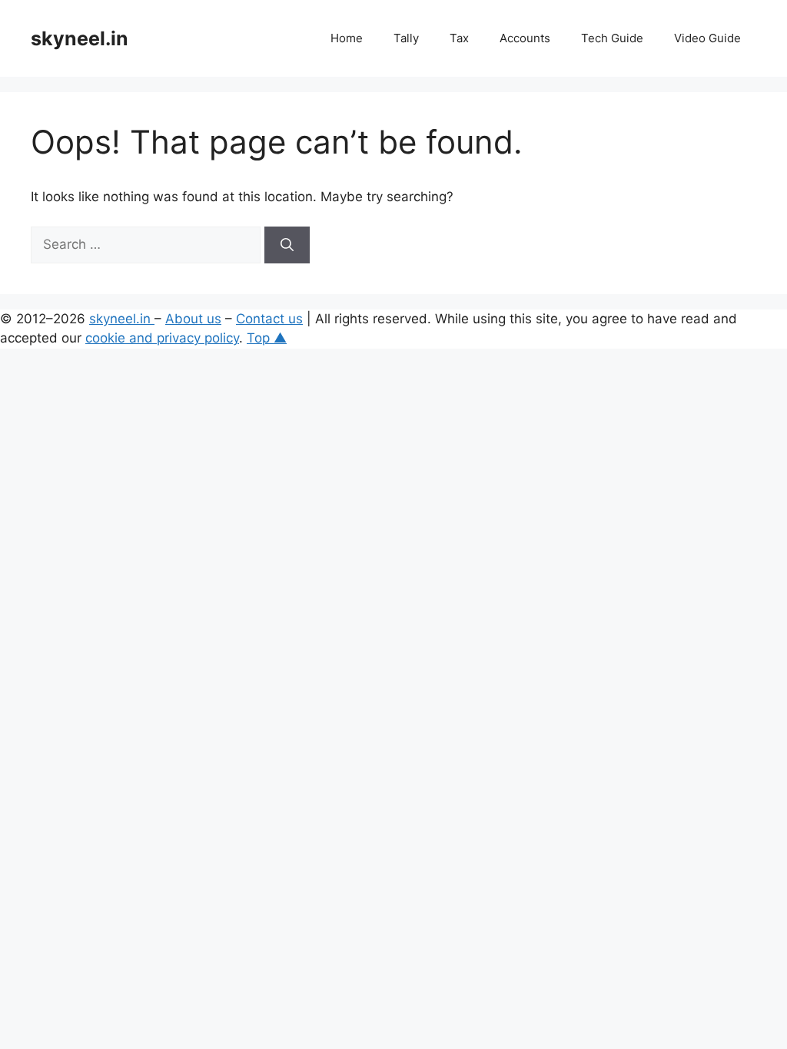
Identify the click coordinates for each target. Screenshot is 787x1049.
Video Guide (707, 38)
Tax (459, 38)
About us (193, 318)
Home (346, 38)
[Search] (287, 245)
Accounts (525, 38)
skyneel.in (79, 38)
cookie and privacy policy (162, 338)
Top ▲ (267, 338)
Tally (406, 38)
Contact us (269, 318)
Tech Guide (612, 38)
